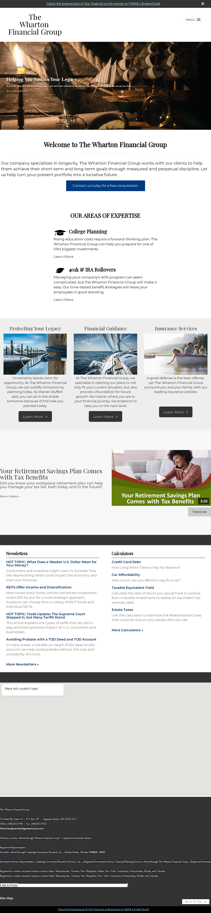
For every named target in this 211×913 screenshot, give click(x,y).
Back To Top (194, 901)
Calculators (122, 553)
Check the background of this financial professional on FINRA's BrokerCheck (103, 4)
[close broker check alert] (202, 3)
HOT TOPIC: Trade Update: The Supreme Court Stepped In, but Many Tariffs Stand (45, 615)
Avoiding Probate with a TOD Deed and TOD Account (51, 639)
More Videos (10, 496)
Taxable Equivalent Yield (133, 588)
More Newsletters (22, 664)
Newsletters (17, 553)
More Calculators (127, 630)
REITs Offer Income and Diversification (39, 587)
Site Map (6, 898)
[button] (193, 19)
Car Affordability (126, 575)
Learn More (63, 257)
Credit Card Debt (126, 562)
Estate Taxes (122, 610)
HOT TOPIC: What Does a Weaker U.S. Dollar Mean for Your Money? (51, 563)
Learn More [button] (33, 417)
